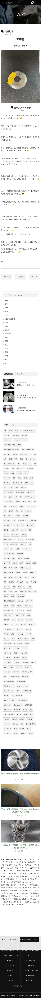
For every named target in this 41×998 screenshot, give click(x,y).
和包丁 (16, 733)
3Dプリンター (18, 577)
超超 (5, 506)
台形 (14, 478)
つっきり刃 (28, 667)
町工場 (34, 563)
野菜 (5, 676)
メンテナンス (8, 648)
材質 (19, 586)
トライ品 (16, 648)
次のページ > (34, 277)
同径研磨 (25, 515)
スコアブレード (8, 501)
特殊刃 (11, 511)
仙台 (5, 667)
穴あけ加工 (17, 662)
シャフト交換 (8, 728)
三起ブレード (31, 492)
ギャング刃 (22, 454)
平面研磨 (25, 662)
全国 (13, 468)
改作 (33, 577)
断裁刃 (28, 563)
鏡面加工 (21, 506)
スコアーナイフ (8, 615)
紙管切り (17, 515)
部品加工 (14, 719)
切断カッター (8, 705)
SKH (32, 638)
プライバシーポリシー (20, 440)
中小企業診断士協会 (9, 539)
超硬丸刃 (28, 629)
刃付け (33, 662)
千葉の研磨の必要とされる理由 (13, 445)
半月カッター (8, 525)
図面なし (15, 724)
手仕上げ (25, 638)
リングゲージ (8, 653)
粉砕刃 (6, 473)
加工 (19, 463)
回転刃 (6, 624)
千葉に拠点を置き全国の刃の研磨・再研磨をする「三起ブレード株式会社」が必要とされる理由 (31, 950)
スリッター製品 (8, 492)
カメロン (32, 459)
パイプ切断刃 (23, 700)
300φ (28, 615)
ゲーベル (17, 501)
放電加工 (16, 657)
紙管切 (27, 577)
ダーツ (23, 511)
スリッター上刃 (27, 605)
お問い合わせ (8, 440)
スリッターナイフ (19, 525)
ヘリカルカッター (9, 629)
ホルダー (30, 733)
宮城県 (6, 605)
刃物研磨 (29, 719)
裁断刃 (24, 534)
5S (24, 586)
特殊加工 (21, 719)
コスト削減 (7, 724)
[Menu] (37, 2)
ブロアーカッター (14, 676)
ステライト (20, 634)
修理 (5, 511)
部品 (22, 724)
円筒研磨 (33, 582)
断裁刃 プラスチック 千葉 (28, 591)
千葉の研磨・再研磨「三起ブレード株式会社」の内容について (10, 955)
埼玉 (6, 363)
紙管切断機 (20, 553)
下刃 (15, 459)
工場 (10, 487)
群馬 (35, 454)
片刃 (11, 624)
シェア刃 (17, 572)
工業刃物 (11, 582)
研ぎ (10, 568)
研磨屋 (29, 610)
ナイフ (23, 624)
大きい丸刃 (29, 620)
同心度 (6, 634)
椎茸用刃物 (25, 676)
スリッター (7, 454)
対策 (5, 714)
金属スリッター (8, 572)
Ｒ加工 (16, 487)
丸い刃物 (20, 620)
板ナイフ (20, 539)
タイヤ (13, 638)
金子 (6, 304)
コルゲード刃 (14, 530)
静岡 (35, 463)
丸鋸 (29, 544)
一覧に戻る (20, 277)
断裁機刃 (6, 695)
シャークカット (8, 515)
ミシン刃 (6, 534)
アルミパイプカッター (10, 700)
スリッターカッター (9, 558)
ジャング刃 (7, 563)
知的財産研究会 (19, 492)
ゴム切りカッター (25, 568)
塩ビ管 (25, 709)
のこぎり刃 (13, 544)
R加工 (31, 478)
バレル (29, 511)
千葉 (6, 359)
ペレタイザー (8, 643)
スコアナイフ (13, 506)
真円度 (12, 634)
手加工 (11, 667)
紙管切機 (26, 558)
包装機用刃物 (28, 705)
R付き (20, 478)
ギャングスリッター (9, 463)
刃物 (17, 511)
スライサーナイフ (27, 672)
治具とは (20, 601)
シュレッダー (18, 643)
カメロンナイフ (17, 482)
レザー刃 (6, 468)
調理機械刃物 (27, 690)
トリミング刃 (31, 525)
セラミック (30, 468)
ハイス (6, 544)
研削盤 (25, 572)
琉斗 (6, 348)
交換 (10, 497)
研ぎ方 (15, 563)
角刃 (29, 501)
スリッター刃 (15, 534)
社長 (6, 315)
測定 (15, 653)
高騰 (31, 709)
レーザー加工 (23, 653)
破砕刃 (12, 473)
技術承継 (6, 719)
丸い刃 (13, 620)
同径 (25, 478)
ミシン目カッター (17, 695)
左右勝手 (26, 643)
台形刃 (6, 530)
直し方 (20, 558)
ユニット (24, 648)
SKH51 (19, 714)
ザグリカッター (30, 539)
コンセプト (17, 430)
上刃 (29, 463)
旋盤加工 (24, 657)
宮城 (6, 356)
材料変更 (11, 714)
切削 (5, 577)
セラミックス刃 (22, 520)
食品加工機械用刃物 (9, 601)
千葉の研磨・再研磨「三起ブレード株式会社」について (10, 950)
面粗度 (17, 549)
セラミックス (20, 468)
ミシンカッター (26, 549)
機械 (5, 568)
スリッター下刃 (19, 615)
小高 (6, 345)
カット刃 (28, 634)
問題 (31, 714)
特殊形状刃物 (20, 596)
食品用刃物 (17, 709)
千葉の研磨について (29, 430)
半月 (5, 497)
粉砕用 (19, 473)
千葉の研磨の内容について (11, 449)
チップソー (22, 544)
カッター (23, 487)
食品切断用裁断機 (9, 681)
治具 (15, 568)
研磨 (26, 115)
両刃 (17, 624)
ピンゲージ (16, 672)
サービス (6, 435)
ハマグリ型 (19, 667)
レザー (6, 549)
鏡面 (10, 459)
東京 (24, 463)
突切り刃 (25, 473)
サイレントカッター (22, 686)
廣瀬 (6, 352)
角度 (24, 501)
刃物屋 (12, 596)
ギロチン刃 (20, 629)
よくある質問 (15, 435)
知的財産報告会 (10, 319)
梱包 (10, 577)
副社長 (7, 330)
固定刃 (6, 596)
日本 (28, 728)
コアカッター (31, 506)
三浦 (6, 341)
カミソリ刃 (29, 601)
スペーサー (7, 586)
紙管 (5, 487)
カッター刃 (7, 478)
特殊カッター (18, 705)
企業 (32, 482)
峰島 (2, 261)
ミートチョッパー (9, 690)
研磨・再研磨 (10, 885)
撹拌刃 (18, 690)
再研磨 (21, 459)
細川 (6, 311)
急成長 (26, 482)
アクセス (24, 435)
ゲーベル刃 (33, 572)
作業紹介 (8, 334)
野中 (6, 308)
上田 (6, 300)
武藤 (6, 322)
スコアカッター (29, 497)
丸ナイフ (23, 530)
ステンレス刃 (31, 624)
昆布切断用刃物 (21, 681)
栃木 (11, 549)
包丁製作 (21, 728)
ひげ (19, 638)
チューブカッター (9, 553)
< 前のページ (6, 277)
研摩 (29, 530)
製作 (14, 586)
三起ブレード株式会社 (28, 449)
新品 (21, 497)
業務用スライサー (9, 686)
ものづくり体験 (30, 724)
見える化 (23, 733)
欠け (27, 582)
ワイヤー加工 (8, 657)
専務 (6, 326)
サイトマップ (31, 980)
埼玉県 (21, 563)
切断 (14, 520)
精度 (15, 728)
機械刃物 (6, 620)
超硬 (26, 126)
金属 (15, 497)
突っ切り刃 (20, 582)
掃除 (5, 582)
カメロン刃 (7, 482)
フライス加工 (8, 662)
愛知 (10, 591)
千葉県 (29, 586)
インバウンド (8, 733)
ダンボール (7, 520)
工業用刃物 (33, 520)
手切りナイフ (8, 709)
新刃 (35, 501)
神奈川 (15, 454)
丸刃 (29, 454)
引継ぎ (25, 714)
